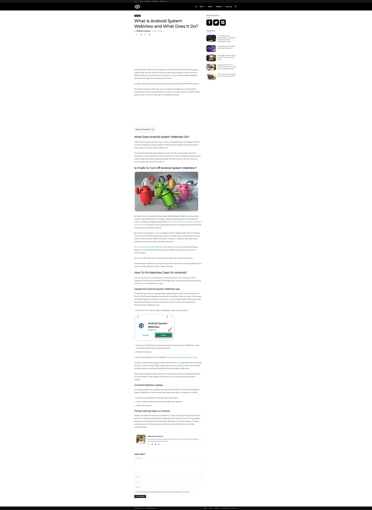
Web (210, 6)
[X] (141, 35)
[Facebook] (136, 35)
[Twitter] (216, 22)
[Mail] (156, 444)
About (135, 1)
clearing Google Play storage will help (181, 357)
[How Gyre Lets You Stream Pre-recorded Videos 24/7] (211, 76)
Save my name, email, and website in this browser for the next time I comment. (163, 492)
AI (196, 6)
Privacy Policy (154, 1)
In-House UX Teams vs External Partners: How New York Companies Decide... (227, 67)
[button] (235, 7)
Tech (202, 6)
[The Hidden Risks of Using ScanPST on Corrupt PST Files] (211, 58)
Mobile (218, 6)
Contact (141, 1)
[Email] (150, 35)
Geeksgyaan (142, 508)
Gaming (229, 6)
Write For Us (163, 1)
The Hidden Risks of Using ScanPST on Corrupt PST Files (226, 57)
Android (137, 16)
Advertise (147, 1)
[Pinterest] (145, 35)
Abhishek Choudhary (143, 31)
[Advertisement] (168, 53)
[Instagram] (152, 444)
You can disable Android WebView (148, 247)
